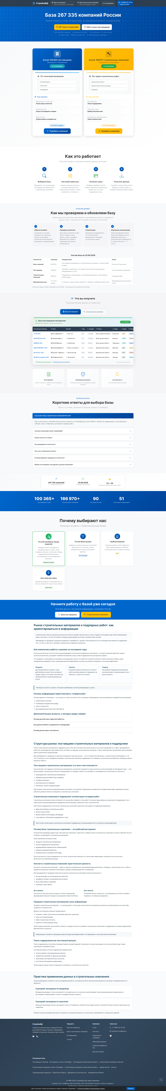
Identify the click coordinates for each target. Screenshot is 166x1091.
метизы (113, 1067)
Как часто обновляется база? (45, 451)
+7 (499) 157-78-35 (126, 2)
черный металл (104, 1067)
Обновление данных (99, 1042)
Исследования (72, 1035)
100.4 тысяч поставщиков (98, 27)
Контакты (96, 1031)
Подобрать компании (58, 131)
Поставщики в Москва (40, 1062)
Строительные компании (97, 615)
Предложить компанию (97, 1037)
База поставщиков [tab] (71, 312)
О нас (94, 1027)
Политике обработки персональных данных (91, 1088)
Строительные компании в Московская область (81, 1067)
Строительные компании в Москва (111, 1062)
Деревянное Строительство (77, 1072)
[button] (161, 1080)
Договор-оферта (98, 1052)
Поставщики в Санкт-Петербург (60, 1062)
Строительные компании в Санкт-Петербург (48, 1067)
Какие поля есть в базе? (43, 438)
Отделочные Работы (59, 1072)
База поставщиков (68, 615)
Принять (130, 1088)
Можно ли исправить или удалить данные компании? (54, 464)
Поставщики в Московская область (85, 1062)
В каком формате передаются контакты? (50, 458)
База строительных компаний (77, 1031)
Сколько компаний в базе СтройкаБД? (49, 431)
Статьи (69, 1039)
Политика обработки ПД (100, 1047)
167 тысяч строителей (68, 27)
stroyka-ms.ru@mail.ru (119, 1031)
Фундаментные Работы (96, 1072)
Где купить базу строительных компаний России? (53, 416)
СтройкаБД (42, 3)
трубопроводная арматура (42, 1072)
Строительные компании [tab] (94, 312)
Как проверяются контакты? (45, 444)
